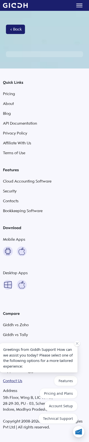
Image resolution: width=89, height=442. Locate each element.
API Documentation (20, 123)
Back (17, 29)
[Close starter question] (77, 343)
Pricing (9, 93)
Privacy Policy (15, 133)
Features (66, 380)
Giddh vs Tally (15, 334)
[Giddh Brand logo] (15, 5)
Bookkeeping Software (23, 210)
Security (10, 191)
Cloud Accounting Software (27, 181)
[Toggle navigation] (79, 5)
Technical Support (58, 418)
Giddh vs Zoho (16, 325)
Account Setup (61, 406)
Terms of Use (14, 153)
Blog (7, 113)
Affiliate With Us (17, 143)
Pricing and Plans (58, 393)
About (8, 103)
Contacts (11, 201)
